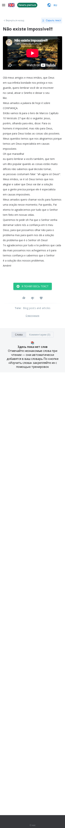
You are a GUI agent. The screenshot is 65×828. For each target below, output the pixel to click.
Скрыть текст (53, 20)
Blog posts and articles (37, 308)
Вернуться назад (15, 20)
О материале (32, 315)
